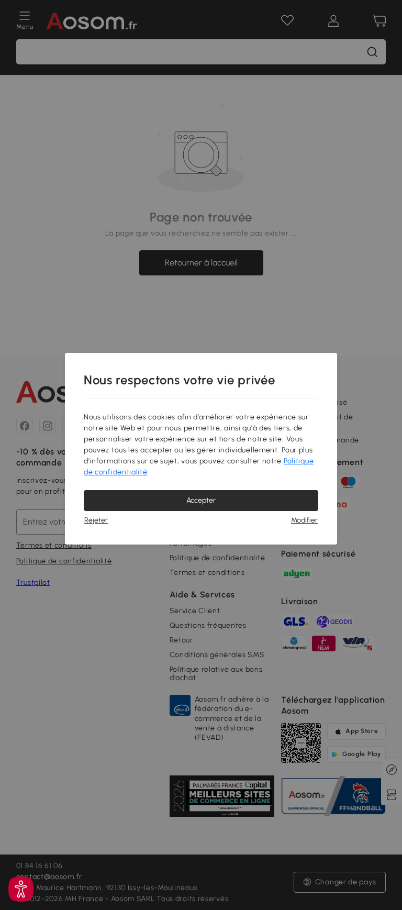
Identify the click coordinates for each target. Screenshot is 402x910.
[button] (21, 889)
